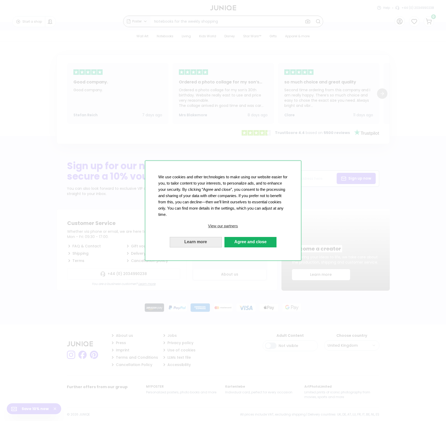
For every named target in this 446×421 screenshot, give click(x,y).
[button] (223, 226)
